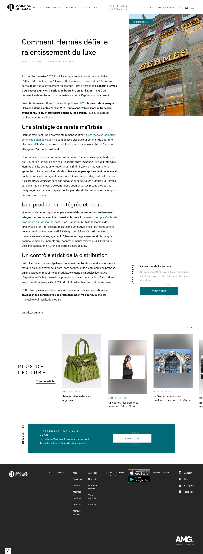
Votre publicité (92, 496)
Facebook (188, 491)
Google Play (139, 479)
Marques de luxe (77, 512)
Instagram (188, 485)
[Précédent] (180, 327)
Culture (146, 7)
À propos (92, 472)
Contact (92, 504)
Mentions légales (92, 487)
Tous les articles (46, 381)
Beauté (71, 7)
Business (53, 7)
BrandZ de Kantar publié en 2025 (66, 103)
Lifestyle (90, 7)
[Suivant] (188, 327)
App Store (139, 472)
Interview (166, 7)
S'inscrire (159, 291)
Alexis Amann (64, 61)
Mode (37, 7)
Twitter (187, 479)
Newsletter (93, 479)
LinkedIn (188, 472)
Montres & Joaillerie (119, 7)
